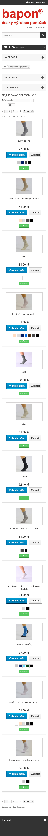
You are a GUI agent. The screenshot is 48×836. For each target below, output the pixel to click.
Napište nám (40, 2)
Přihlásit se (30, 2)
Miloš (24, 256)
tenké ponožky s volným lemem (24, 198)
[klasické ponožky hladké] (24, 302)
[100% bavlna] (24, 128)
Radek (24, 372)
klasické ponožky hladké (24, 314)
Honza (24, 476)
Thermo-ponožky (24, 644)
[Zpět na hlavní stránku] (4, 66)
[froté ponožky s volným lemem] (24, 748)
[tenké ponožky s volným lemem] (24, 186)
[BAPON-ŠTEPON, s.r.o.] (24, 17)
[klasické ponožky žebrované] (24, 516)
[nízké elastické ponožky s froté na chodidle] (24, 574)
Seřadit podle (7, 100)
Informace (11, 87)
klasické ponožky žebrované (24, 528)
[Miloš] (24, 244)
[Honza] (24, 464)
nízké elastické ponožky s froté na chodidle (24, 587)
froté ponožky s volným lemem (24, 760)
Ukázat (4, 105)
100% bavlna (24, 141)
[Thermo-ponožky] (24, 632)
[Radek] (24, 359)
